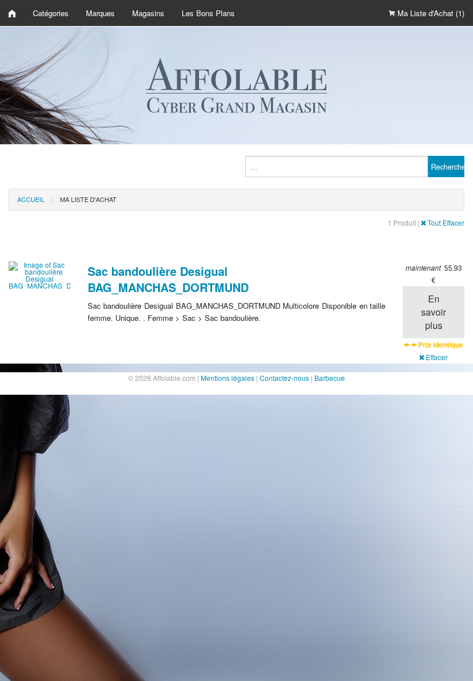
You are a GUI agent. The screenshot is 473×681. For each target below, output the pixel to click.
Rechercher (447, 166)
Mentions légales (227, 378)
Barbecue (329, 378)
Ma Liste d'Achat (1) (429, 13)
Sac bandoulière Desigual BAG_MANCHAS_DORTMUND (168, 279)
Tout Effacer (445, 222)
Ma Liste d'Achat (88, 199)
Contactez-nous (284, 378)
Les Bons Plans (208, 13)
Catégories (51, 13)
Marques (100, 13)
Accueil (30, 199)
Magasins (148, 13)
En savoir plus (433, 312)
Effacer (436, 357)
